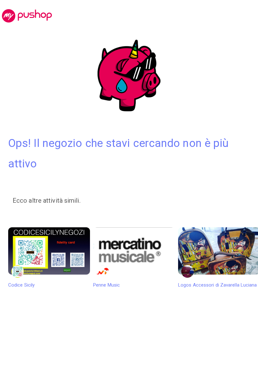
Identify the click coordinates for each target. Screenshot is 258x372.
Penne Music (106, 285)
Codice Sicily (21, 285)
